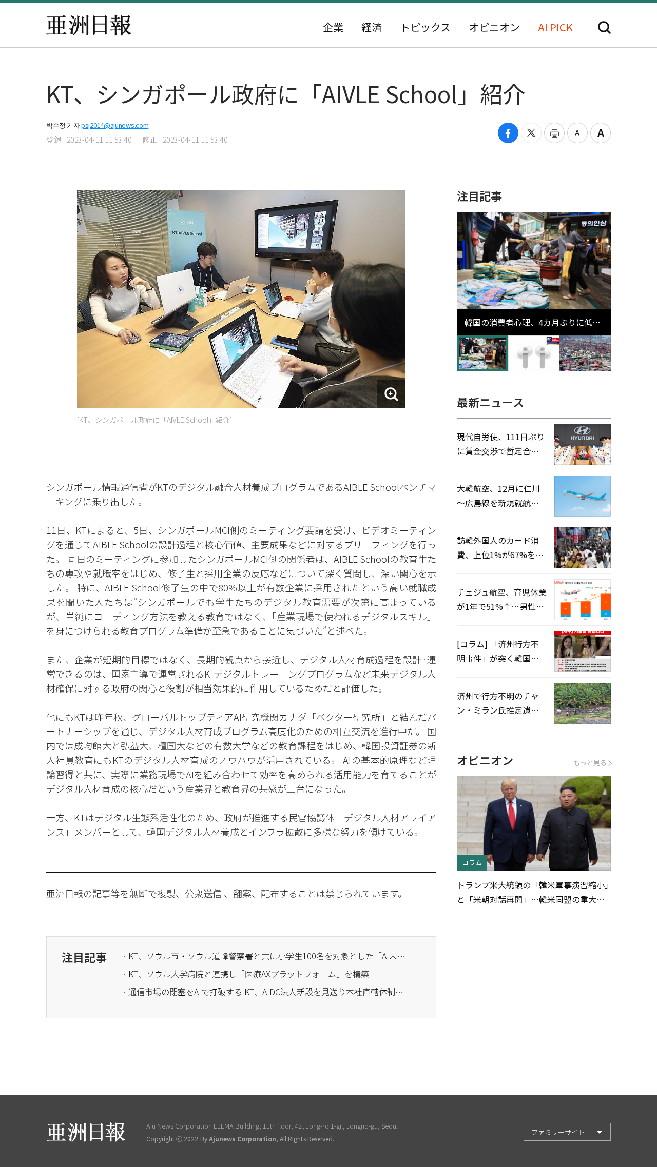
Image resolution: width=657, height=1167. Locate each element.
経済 (371, 27)
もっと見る (590, 762)
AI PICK (555, 27)
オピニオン (494, 27)
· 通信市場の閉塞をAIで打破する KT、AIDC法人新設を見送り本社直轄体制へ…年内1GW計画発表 (266, 991)
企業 (333, 27)
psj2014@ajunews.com (114, 125)
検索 (604, 27)
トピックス (425, 27)
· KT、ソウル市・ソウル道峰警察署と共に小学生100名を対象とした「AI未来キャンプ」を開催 (266, 956)
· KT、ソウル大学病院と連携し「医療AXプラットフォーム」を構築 (245, 973)
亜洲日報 (88, 25)
